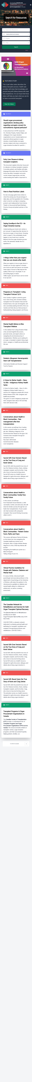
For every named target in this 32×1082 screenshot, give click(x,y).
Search (16, 47)
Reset (27, 50)
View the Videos (9, 104)
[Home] (13, 5)
